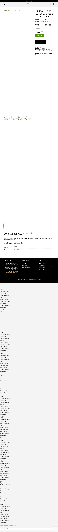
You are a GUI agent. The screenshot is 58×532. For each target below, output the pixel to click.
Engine (1, 289)
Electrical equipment (4, 456)
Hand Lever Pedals (4, 452)
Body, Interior (3, 303)
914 (1, 503)
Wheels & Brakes (4, 299)
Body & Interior (3, 325)
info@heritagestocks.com (11, 272)
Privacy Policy (42, 263)
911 (1, 460)
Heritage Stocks (11, 239)
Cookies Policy (42, 265)
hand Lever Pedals (4, 473)
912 (1, 481)
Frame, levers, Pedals (5, 323)
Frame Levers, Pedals (5, 301)
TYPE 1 (1, 288)
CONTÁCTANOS (29, 1)
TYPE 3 (1, 373)
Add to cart (40, 42)
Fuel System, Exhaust (5, 291)
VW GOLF (2, 416)
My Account (24, 265)
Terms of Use (41, 269)
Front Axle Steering (4, 467)
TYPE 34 (2, 395)
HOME (1, 285)
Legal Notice (41, 271)
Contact (24, 263)
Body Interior (3, 454)
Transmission (3, 293)
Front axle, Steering (4, 317)
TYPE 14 (2, 309)
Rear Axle (2, 297)
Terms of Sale (42, 267)
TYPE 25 (2, 352)
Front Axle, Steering (4, 295)
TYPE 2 (1, 331)
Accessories (3, 307)
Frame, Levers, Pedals (5, 344)
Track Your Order (26, 267)
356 (1, 439)
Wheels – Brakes (4, 450)
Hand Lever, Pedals (4, 365)
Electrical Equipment (4, 305)
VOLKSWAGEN (3, 287)
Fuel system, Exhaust (5, 442)
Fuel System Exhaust (5, 463)
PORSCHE (2, 437)
